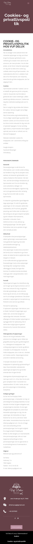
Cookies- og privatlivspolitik (16, 541)
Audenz (16, 536)
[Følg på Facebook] (15, 518)
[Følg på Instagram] (18, 518)
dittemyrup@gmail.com (17, 505)
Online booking (16, 527)
